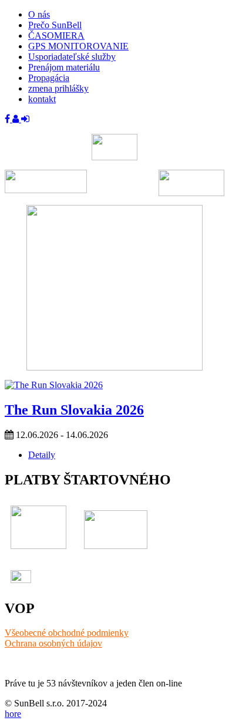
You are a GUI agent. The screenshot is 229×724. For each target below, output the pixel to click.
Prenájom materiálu (64, 67)
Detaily (41, 455)
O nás (39, 14)
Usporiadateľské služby (72, 57)
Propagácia (48, 78)
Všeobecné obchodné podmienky (67, 633)
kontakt (42, 99)
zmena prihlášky (58, 88)
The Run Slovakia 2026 (74, 409)
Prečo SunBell (55, 25)
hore (13, 714)
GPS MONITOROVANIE (78, 46)
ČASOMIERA (56, 36)
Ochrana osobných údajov (53, 643)
